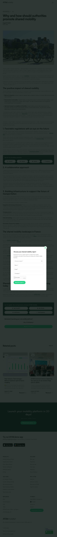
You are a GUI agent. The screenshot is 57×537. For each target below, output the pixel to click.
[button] (28, 261)
